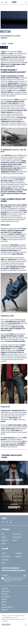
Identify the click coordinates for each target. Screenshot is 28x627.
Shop (3, 534)
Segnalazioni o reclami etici (7, 607)
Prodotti (4, 553)
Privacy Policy (4, 594)
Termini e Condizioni (5, 591)
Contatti (15, 540)
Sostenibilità (19, 553)
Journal (3, 543)
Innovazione (18, 556)
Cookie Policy (4, 599)
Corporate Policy (5, 588)
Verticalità (4, 540)
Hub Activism (5, 559)
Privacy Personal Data (6, 596)
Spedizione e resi (17, 537)
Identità (4, 563)
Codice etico (4, 604)
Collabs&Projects (6, 556)
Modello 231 (4, 601)
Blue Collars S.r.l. (17, 534)
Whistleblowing (5, 609)
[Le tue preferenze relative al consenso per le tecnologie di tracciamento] (25, 624)
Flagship (4, 537)
